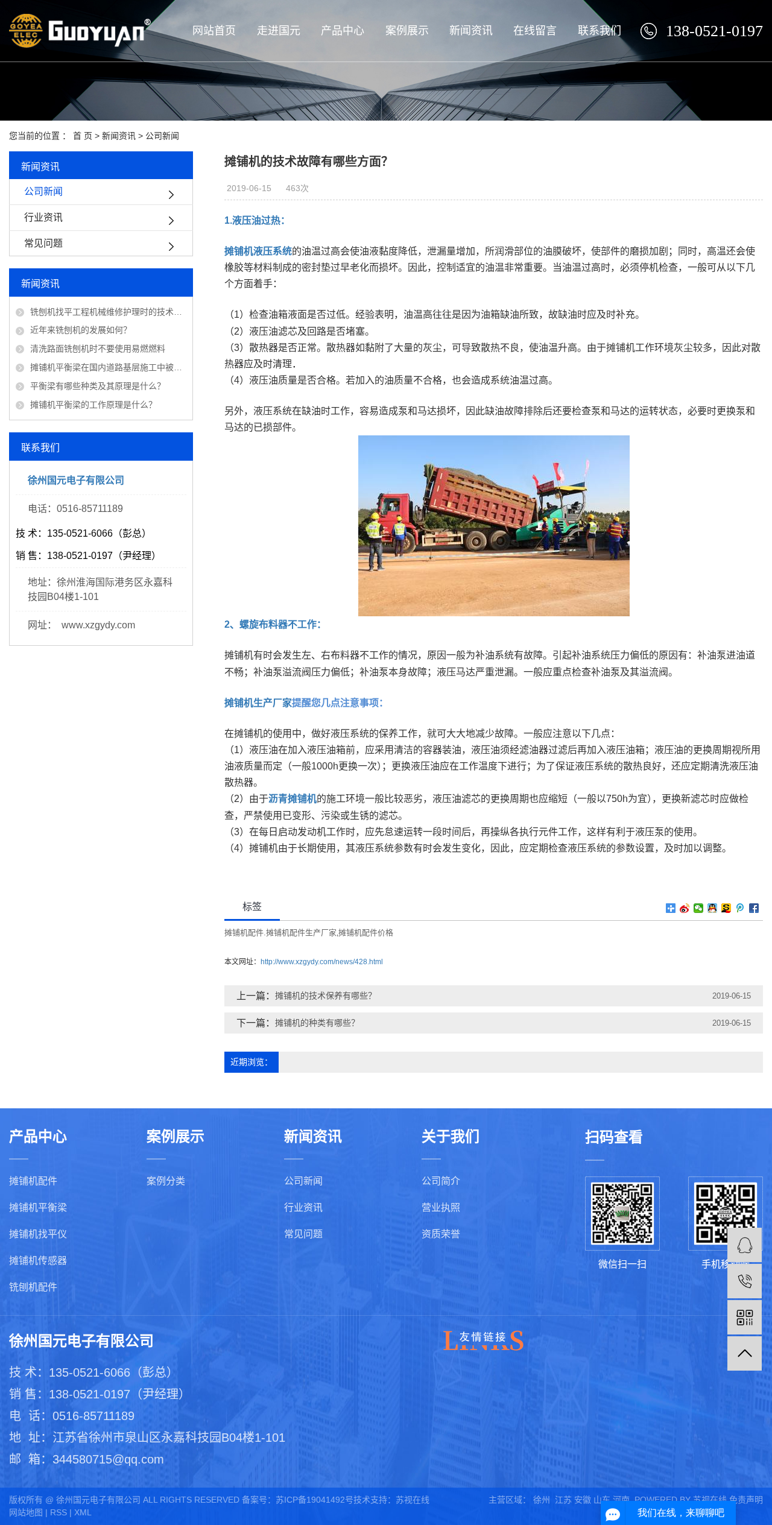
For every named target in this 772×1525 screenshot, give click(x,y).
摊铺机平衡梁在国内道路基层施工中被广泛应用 (108, 367)
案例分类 (166, 1181)
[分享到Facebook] (754, 908)
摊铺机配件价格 (365, 932)
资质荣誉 (441, 1234)
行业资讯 (43, 217)
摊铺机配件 (33, 1181)
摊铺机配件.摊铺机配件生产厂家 (280, 932)
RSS (58, 1512)
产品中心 (342, 31)
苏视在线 (412, 1499)
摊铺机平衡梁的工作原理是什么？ (93, 404)
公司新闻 (162, 136)
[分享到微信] (699, 908)
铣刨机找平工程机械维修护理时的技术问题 (108, 312)
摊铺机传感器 (38, 1260)
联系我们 (599, 31)
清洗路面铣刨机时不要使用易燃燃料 (97, 348)
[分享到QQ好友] (712, 908)
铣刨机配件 (33, 1287)
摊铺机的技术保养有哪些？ (325, 995)
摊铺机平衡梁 (38, 1207)
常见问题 (43, 243)
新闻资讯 (471, 31)
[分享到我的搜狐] (726, 908)
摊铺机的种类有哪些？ (317, 1023)
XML (83, 1512)
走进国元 (278, 31)
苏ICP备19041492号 (314, 1499)
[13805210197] (744, 1281)
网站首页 (214, 31)
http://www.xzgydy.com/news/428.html (322, 962)
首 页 (82, 136)
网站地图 (26, 1512)
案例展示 (407, 31)
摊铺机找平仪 (38, 1234)
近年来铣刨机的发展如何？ (80, 330)
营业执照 (441, 1207)
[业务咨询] (744, 1245)
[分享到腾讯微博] (740, 908)
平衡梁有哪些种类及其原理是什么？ (97, 386)
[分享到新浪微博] (685, 908)
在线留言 (535, 31)
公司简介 (441, 1181)
